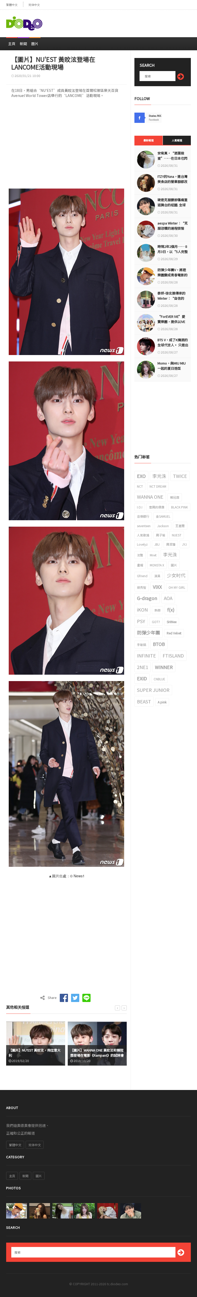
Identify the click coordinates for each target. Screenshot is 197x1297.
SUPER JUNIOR (153, 689)
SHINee (171, 622)
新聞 (23, 43)
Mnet (153, 555)
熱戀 (157, 610)
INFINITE (146, 655)
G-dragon (147, 598)
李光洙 (159, 476)
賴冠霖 (174, 497)
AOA (168, 598)
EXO (141, 476)
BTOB (159, 644)
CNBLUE (159, 679)
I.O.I (139, 507)
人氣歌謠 (143, 535)
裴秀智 (141, 587)
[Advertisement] (131, 21)
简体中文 (34, 5)
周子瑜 (160, 535)
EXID (142, 678)
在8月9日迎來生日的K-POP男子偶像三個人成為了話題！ (97, 1053)
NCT (140, 486)
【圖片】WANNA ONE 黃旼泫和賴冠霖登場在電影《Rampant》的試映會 (35, 1053)
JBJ (157, 544)
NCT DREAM (158, 486)
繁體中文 (11, 5)
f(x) (170, 609)
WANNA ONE (150, 496)
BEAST (144, 701)
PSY (141, 621)
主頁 (11, 43)
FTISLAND (173, 655)
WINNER (164, 667)
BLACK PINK (179, 507)
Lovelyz (142, 544)
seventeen (144, 526)
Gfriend (142, 576)
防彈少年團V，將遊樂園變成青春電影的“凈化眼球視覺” (172, 274)
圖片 (34, 43)
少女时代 (176, 575)
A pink (162, 702)
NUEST (176, 535)
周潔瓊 (170, 544)
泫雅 (140, 555)
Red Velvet (174, 633)
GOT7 (156, 622)
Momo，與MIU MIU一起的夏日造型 (171, 366)
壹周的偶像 (156, 507)
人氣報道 (177, 140)
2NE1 (142, 667)
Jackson (163, 526)
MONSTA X (157, 565)
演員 (157, 576)
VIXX (157, 586)
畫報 (140, 565)
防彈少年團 (148, 632)
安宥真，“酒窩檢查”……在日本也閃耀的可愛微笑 (172, 158)
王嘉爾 (180, 526)
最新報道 (148, 140)
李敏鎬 (141, 644)
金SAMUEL (163, 516)
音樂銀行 (143, 516)
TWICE (180, 476)
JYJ (184, 544)
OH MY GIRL (177, 587)
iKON (142, 609)
